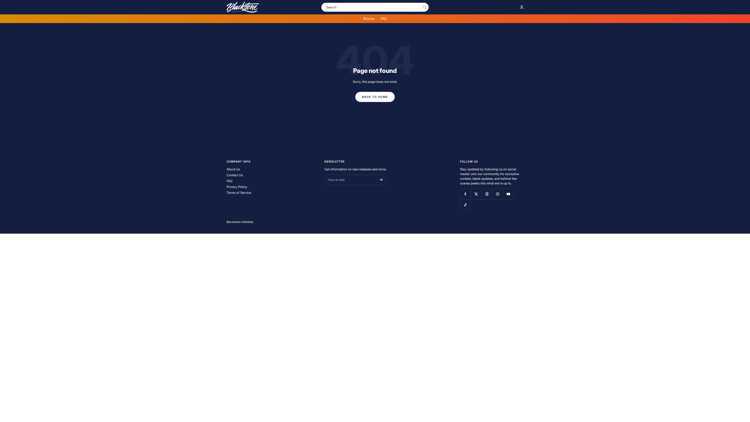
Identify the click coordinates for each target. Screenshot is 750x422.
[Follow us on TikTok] (465, 204)
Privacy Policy (237, 187)
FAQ (384, 19)
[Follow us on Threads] (486, 194)
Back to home (375, 96)
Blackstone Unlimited (240, 222)
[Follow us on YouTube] (508, 194)
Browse (368, 19)
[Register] (381, 179)
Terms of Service (239, 193)
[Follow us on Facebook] (465, 194)
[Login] (521, 7)
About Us (233, 169)
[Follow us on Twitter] (476, 194)
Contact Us (235, 175)
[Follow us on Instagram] (497, 194)
